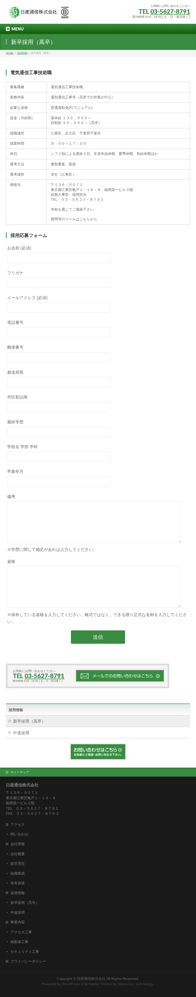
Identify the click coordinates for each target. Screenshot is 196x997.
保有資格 (17, 883)
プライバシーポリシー (28, 961)
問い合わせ (19, 834)
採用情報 (16, 710)
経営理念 (17, 864)
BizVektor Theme (98, 984)
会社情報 (17, 844)
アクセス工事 (21, 932)
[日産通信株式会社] (38, 14)
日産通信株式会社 (91, 979)
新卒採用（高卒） (29, 721)
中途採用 (21, 733)
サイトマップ (19, 772)
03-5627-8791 (170, 11)
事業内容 (17, 922)
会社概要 (17, 854)
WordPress (71, 984)
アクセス (17, 824)
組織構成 (17, 873)
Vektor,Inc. (126, 984)
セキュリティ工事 (24, 951)
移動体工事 (19, 942)
